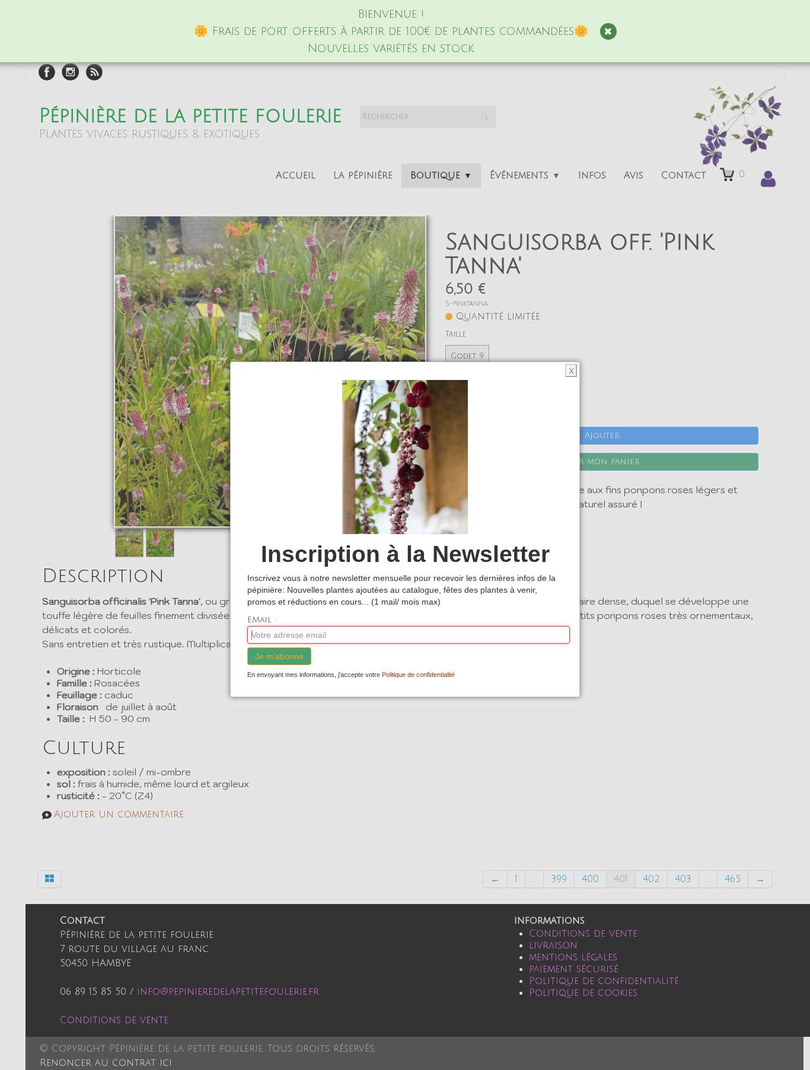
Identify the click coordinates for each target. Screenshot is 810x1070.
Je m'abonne (279, 656)
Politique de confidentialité (418, 674)
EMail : (261, 619)
